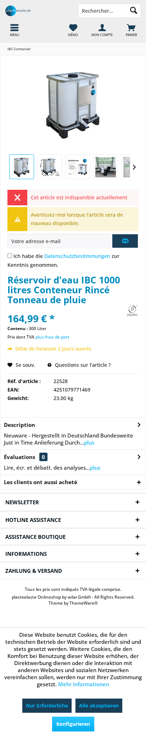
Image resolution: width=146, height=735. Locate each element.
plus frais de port (52, 337)
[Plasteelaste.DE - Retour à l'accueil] (36, 11)
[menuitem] (131, 30)
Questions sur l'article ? (82, 364)
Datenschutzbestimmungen (77, 256)
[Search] (134, 10)
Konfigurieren (73, 724)
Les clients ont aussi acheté (40, 482)
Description (19, 424)
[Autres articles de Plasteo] (132, 311)
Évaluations (19, 456)
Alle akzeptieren (99, 705)
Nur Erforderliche (47, 705)
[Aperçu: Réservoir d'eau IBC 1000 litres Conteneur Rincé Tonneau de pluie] (21, 166)
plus (89, 442)
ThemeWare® (83, 603)
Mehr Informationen (83, 684)
